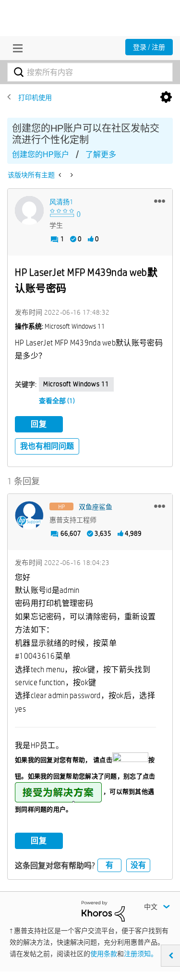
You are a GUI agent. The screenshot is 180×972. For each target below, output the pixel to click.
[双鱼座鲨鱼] (29, 515)
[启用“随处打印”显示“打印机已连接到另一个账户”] (70, 175)
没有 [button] (138, 865)
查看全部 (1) (57, 400)
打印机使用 (35, 97)
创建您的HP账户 (40, 154)
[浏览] (15, 48)
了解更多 (100, 154)
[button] (159, 201)
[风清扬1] (29, 210)
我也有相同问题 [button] (47, 446)
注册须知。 (140, 953)
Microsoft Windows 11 (76, 384)
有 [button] (109, 865)
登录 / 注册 (149, 47)
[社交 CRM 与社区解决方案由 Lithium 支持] (103, 910)
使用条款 (103, 953)
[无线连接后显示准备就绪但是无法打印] (60, 175)
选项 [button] (166, 97)
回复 (39, 424)
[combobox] (90, 72)
